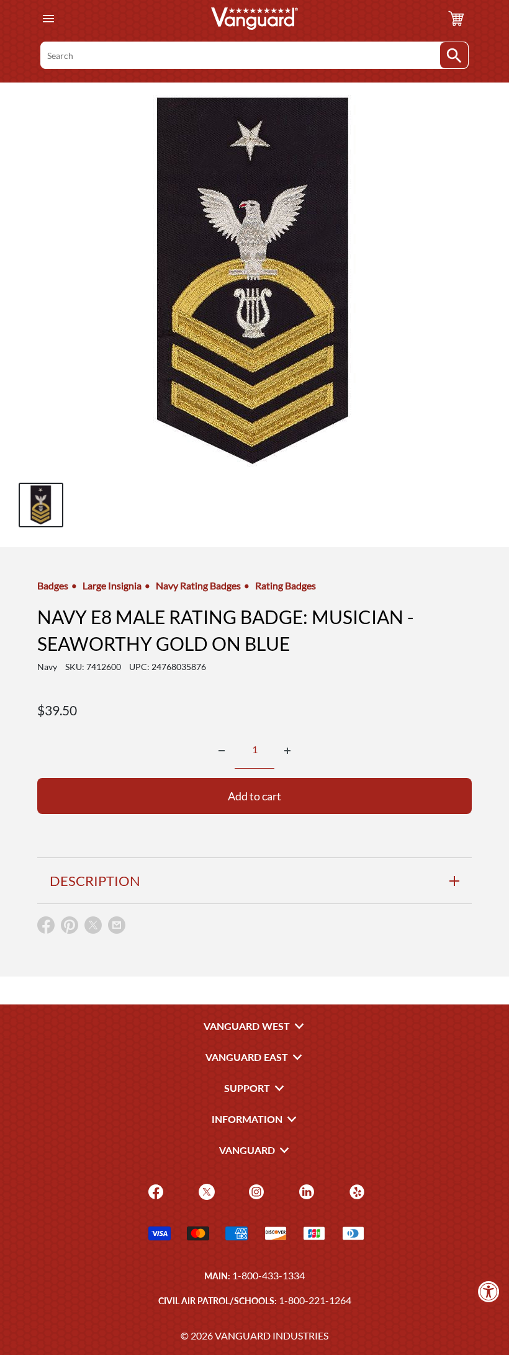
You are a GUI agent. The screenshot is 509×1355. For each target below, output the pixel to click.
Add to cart (254, 796)
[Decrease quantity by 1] (222, 751)
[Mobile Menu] (48, 19)
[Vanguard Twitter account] (205, 1190)
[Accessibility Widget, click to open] (489, 1291)
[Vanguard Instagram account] (255, 1190)
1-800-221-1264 (315, 1300)
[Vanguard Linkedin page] (305, 1190)
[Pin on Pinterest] (69, 927)
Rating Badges (285, 585)
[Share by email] (116, 925)
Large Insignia (112, 585)
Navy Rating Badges (198, 585)
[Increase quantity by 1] (287, 751)
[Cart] (456, 19)
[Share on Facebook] (46, 927)
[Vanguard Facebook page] (154, 1190)
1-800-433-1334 (268, 1275)
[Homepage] (254, 18)
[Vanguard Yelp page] (355, 1190)
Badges (52, 585)
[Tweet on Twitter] (93, 927)
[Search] (454, 55)
